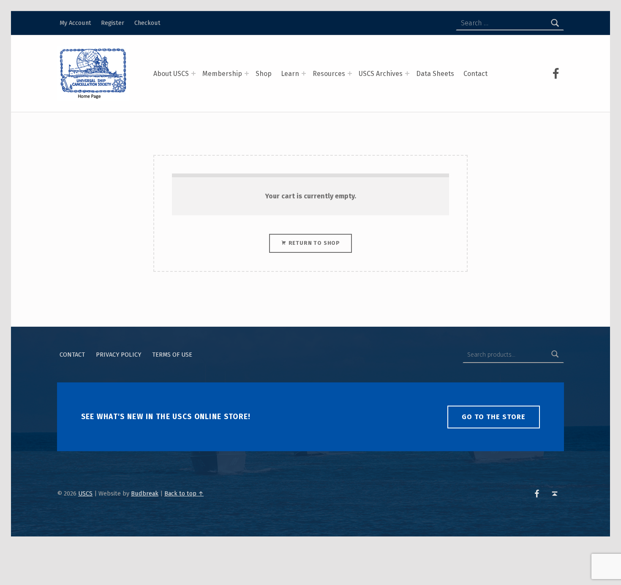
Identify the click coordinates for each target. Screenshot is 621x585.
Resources (329, 74)
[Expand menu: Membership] (247, 73)
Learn (290, 74)
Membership (222, 74)
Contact (475, 74)
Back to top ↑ (184, 493)
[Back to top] (554, 494)
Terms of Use (172, 354)
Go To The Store (494, 417)
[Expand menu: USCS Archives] (407, 73)
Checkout (147, 23)
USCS (85, 493)
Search (555, 354)
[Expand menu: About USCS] (193, 73)
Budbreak (144, 493)
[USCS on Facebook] (556, 73)
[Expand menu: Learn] (304, 73)
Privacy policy (118, 354)
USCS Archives (381, 74)
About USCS (171, 74)
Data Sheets (435, 74)
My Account (75, 23)
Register (112, 23)
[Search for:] (510, 23)
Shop (264, 74)
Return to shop (313, 243)
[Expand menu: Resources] (350, 73)
